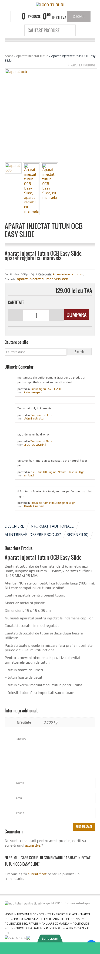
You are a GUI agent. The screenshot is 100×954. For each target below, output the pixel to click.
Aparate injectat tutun (32, 56)
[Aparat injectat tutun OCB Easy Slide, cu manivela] (49, 181)
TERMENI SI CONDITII (30, 914)
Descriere (14, 526)
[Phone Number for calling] (50, 948)
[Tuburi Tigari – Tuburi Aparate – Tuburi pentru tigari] (50, 4)
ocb (65, 279)
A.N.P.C (71, 928)
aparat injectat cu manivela (39, 279)
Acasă (9, 56)
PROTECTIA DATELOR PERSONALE (39, 928)
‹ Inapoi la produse (81, 65)
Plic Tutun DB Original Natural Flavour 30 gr (57, 472)
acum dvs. (33, 845)
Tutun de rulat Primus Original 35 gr (52, 502)
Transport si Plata (41, 415)
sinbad (29, 475)
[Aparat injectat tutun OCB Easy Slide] (13, 168)
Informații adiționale (52, 526)
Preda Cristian (34, 506)
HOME (9, 914)
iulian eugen (33, 392)
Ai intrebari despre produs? (33, 534)
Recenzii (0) (77, 534)
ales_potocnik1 (35, 444)
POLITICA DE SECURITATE (21, 923)
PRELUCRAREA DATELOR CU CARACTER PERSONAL (47, 919)
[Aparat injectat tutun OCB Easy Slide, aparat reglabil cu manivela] (31, 188)
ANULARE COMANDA (55, 923)
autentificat (37, 874)
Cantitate (16, 302)
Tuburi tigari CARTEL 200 (45, 389)
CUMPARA (77, 314)
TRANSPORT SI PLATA (62, 914)
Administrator (34, 418)
